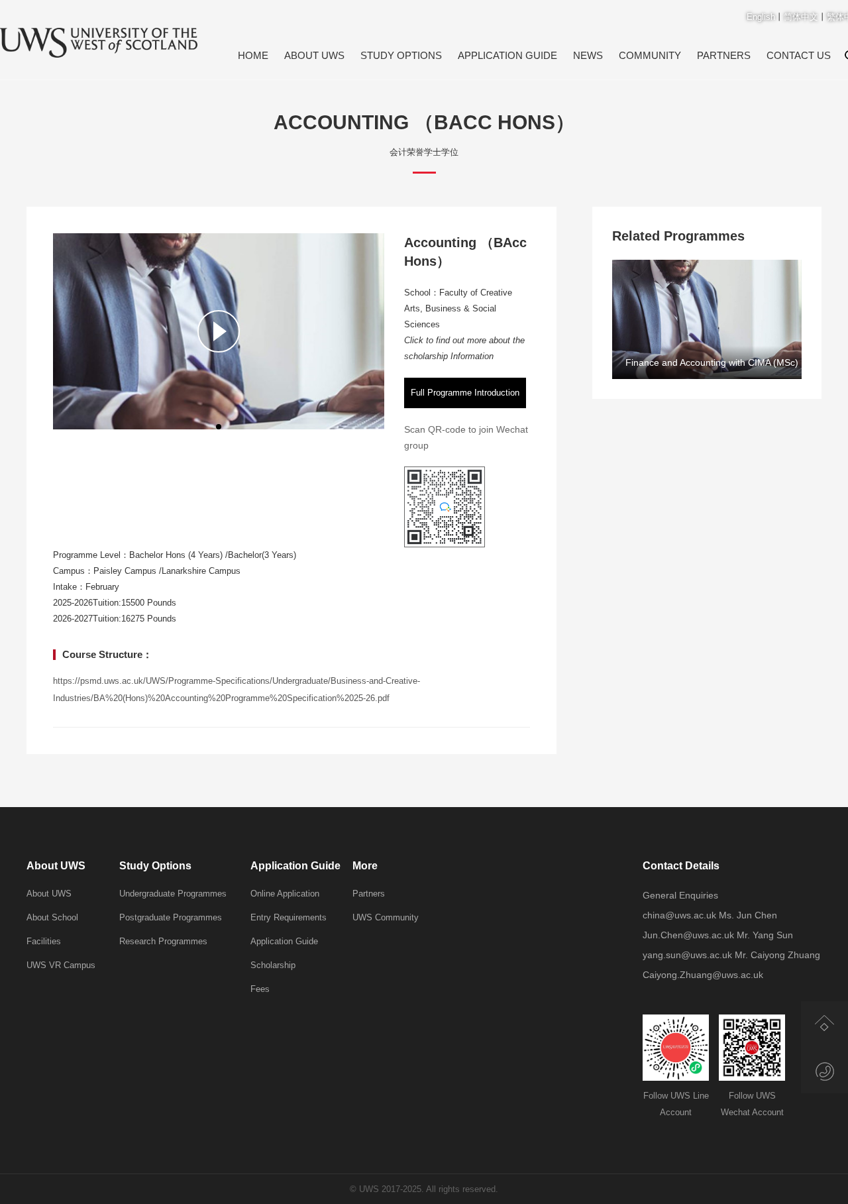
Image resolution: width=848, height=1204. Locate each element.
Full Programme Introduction (465, 393)
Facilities (43, 941)
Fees (260, 989)
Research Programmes (163, 941)
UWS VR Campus (60, 965)
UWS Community (385, 917)
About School (52, 917)
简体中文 (801, 17)
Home (253, 55)
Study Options (401, 55)
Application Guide (507, 55)
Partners (724, 55)
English (761, 17)
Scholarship (272, 965)
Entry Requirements (288, 917)
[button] (218, 426)
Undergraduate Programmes (173, 894)
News (588, 55)
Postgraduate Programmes (170, 917)
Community (650, 55)
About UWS (314, 55)
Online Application (284, 894)
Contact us (799, 55)
